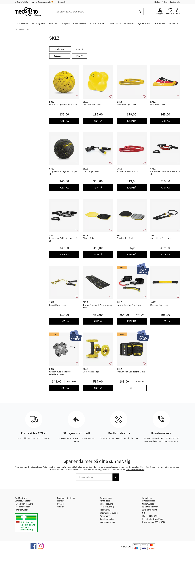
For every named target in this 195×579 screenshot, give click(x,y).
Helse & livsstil (79, 23)
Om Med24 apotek (23, 500)
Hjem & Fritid (144, 23)
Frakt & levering (107, 506)
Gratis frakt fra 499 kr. (25, 2)
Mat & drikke (115, 23)
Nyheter (60, 503)
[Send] (115, 477)
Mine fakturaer (21, 509)
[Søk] (140, 11)
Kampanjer (61, 2)
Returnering (105, 509)
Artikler (165, 2)
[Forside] (16, 29)
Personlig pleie (38, 23)
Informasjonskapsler (109, 512)
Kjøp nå (64, 120)
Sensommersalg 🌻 (45, 2)
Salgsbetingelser (107, 519)
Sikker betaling (106, 503)
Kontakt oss (105, 500)
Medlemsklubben (22, 506)
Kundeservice (175, 2)
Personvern (105, 515)
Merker (157, 2)
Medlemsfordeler (107, 522)
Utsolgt (131, 387)
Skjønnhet (53, 23)
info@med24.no (156, 519)
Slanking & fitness (98, 23)
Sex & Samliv (159, 23)
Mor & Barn (129, 23)
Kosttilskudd (22, 23)
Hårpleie (66, 23)
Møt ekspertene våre (24, 503)
